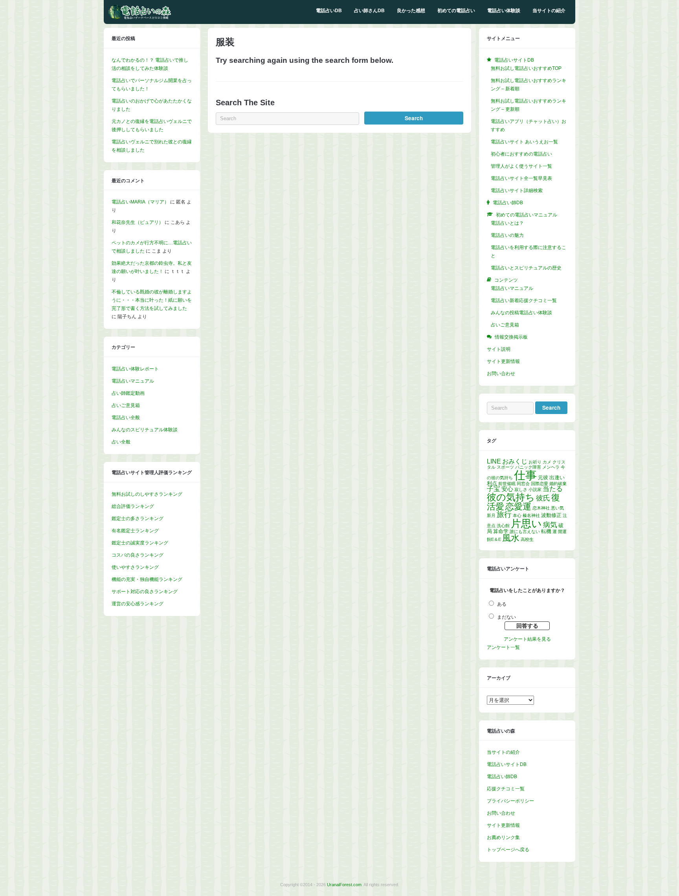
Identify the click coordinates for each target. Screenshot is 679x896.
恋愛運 (518, 506)
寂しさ (520, 489)
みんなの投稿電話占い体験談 (521, 312)
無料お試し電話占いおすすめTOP (526, 68)
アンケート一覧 (503, 647)
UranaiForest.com (344, 884)
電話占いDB (329, 10)
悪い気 (557, 508)
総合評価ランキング (133, 506)
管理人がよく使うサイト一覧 (521, 166)
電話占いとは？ (507, 223)
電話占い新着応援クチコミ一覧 (524, 300)
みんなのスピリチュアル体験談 (145, 429)
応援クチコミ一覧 (506, 789)
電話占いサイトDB (507, 764)
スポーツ (505, 467)
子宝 (493, 489)
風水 (510, 538)
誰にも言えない (525, 531)
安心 (507, 489)
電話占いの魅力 (507, 235)
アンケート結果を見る (527, 639)
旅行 (504, 514)
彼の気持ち (511, 497)
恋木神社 (541, 508)
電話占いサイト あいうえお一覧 (524, 142)
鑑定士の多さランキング (137, 518)
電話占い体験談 (503, 10)
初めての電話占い (456, 10)
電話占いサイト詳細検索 (517, 190)
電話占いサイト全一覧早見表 (521, 178)
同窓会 (523, 483)
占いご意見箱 (126, 405)
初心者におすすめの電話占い (521, 154)
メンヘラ (551, 467)
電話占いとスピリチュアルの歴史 (526, 268)
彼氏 (543, 498)
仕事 (525, 475)
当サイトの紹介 (548, 10)
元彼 (543, 477)
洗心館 (503, 525)
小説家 (535, 489)
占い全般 (121, 442)
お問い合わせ (501, 373)
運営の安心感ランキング (137, 603)
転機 (546, 531)
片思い (526, 524)
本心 (517, 515)
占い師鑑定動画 (128, 393)
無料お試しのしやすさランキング (147, 494)
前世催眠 (507, 483)
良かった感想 (411, 10)
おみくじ (514, 461)
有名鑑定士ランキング (135, 530)
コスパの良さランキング (137, 555)
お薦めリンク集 (503, 837)
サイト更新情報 (503, 361)
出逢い (557, 477)
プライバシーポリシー (510, 801)
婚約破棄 (558, 483)
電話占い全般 (126, 417)
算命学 (500, 531)
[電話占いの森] (139, 17)
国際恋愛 (539, 483)
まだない (506, 617)
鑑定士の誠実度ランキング (140, 543)
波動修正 (551, 515)
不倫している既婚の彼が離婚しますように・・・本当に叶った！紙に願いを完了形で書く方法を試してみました (152, 300)
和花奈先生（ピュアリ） (137, 222)
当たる (553, 489)
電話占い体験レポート (135, 369)
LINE (494, 461)
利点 (492, 483)
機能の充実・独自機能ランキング (147, 579)
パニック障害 (528, 467)
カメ (547, 462)
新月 (491, 515)
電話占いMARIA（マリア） (140, 202)
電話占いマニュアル (133, 381)
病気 (550, 525)
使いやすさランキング (135, 567)
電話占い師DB (502, 776)
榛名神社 (531, 515)
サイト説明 (498, 349)
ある (501, 604)
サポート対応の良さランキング (145, 591)
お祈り (535, 462)
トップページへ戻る (508, 849)
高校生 (527, 539)
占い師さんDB (369, 10)
